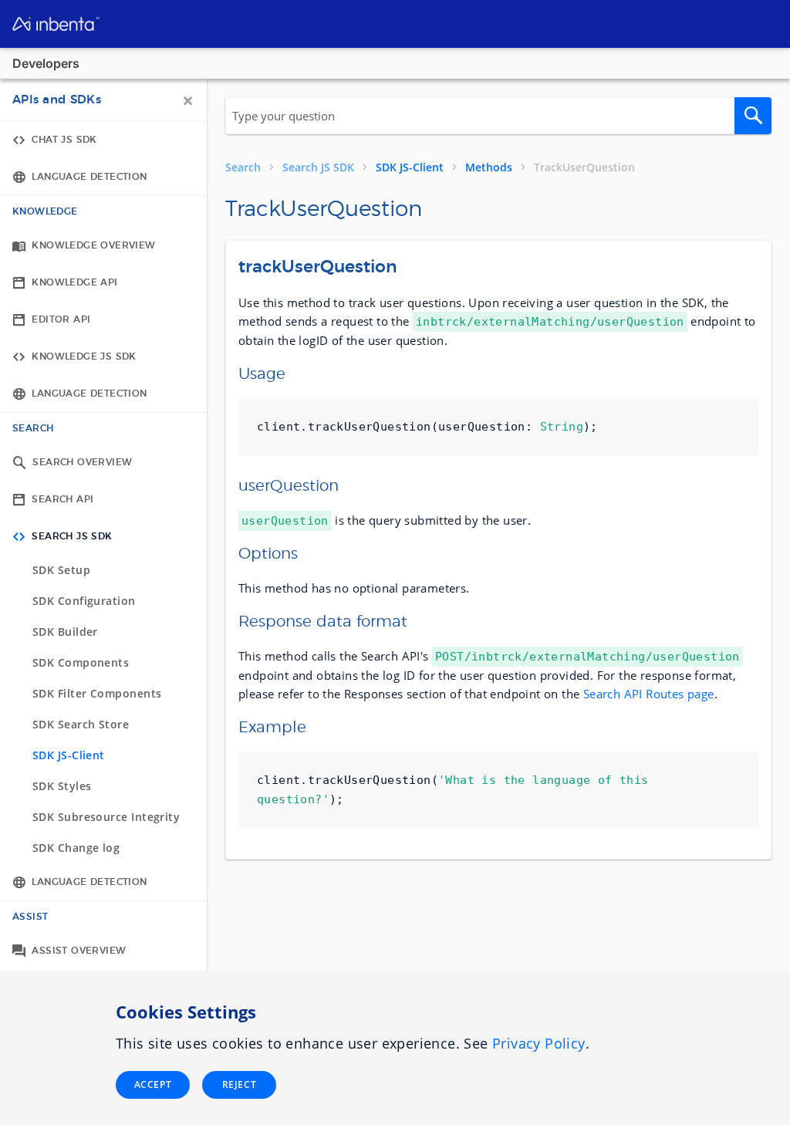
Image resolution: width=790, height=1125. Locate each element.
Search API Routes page (648, 693)
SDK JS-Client (410, 167)
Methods (488, 167)
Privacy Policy (539, 1043)
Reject (239, 1084)
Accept (152, 1084)
